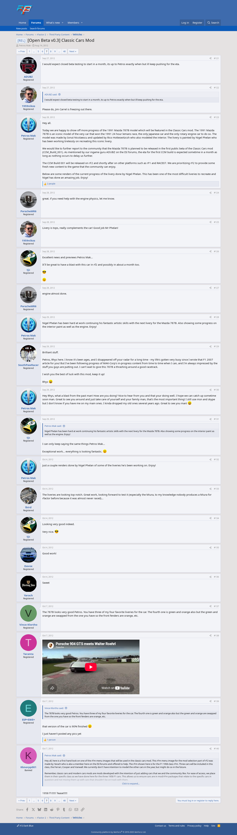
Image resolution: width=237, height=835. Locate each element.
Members (73, 22)
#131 (216, 419)
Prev (22, 51)
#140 (216, 748)
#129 (216, 346)
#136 (216, 576)
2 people (51, 183)
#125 (216, 222)
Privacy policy (194, 825)
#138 (216, 635)
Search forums (37, 28)
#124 (216, 192)
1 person (51, 739)
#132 (216, 459)
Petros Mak (25, 45)
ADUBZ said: (51, 94)
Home (22, 22)
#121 (216, 58)
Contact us (160, 825)
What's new (53, 22)
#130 (216, 389)
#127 (216, 287)
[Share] (210, 58)
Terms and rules (176, 825)
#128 (216, 317)
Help (206, 825)
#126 (216, 251)
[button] (62, 22)
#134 (216, 518)
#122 (216, 87)
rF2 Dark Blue (26, 825)
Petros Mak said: (53, 425)
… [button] (34, 51)
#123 (216, 117)
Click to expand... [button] (130, 783)
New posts (21, 28)
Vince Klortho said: (54, 708)
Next (71, 51)
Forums (36, 22)
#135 (216, 547)
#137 (216, 606)
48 (64, 51)
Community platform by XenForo (118, 832)
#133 (216, 488)
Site (213, 825)
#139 (216, 701)
